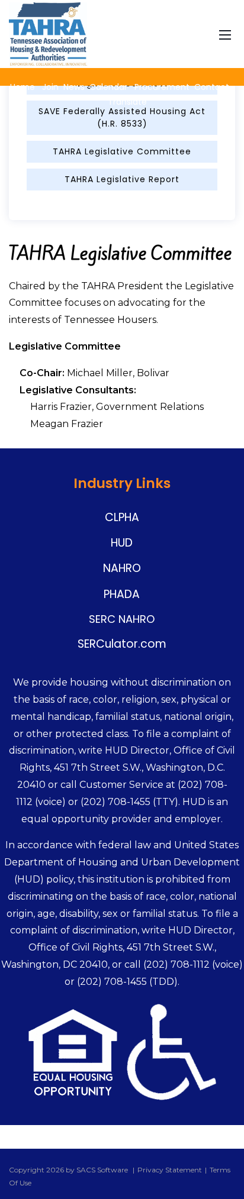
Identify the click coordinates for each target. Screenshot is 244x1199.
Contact (211, 87)
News (74, 87)
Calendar (108, 87)
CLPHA (122, 517)
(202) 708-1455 (115, 801)
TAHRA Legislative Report (122, 179)
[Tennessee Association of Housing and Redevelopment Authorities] (48, 33)
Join (50, 87)
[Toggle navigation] (225, 34)
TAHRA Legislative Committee (122, 151)
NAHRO (122, 568)
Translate (126, 102)
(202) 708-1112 (176, 964)
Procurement (162, 87)
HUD (122, 543)
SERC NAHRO (122, 619)
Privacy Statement (169, 1169)
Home (22, 87)
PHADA (122, 594)
